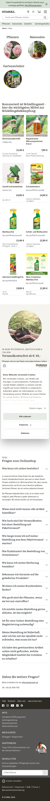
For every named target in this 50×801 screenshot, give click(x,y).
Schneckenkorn (33, 187)
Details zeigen (35, 408)
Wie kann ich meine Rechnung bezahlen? (20, 565)
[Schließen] (46, 4)
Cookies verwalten (13, 781)
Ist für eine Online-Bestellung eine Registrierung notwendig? (23, 623)
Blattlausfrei (8, 232)
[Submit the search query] (45, 17)
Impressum (20, 787)
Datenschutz (7, 787)
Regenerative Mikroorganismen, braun (34, 141)
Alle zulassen (25, 416)
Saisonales (17, 24)
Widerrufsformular (10, 726)
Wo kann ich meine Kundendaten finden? (22, 588)
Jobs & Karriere (35, 701)
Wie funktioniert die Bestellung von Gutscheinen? (23, 553)
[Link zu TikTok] (17, 705)
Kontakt (11, 701)
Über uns (21, 701)
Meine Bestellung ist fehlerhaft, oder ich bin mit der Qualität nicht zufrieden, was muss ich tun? (22, 636)
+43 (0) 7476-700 (12, 688)
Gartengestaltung (9, 720)
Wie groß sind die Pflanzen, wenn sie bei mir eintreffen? (22, 600)
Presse (35, 787)
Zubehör (28, 24)
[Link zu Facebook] (3, 705)
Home (4, 28)
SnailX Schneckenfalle (12, 187)
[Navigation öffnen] (45, 11)
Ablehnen (25, 433)
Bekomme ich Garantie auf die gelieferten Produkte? (20, 576)
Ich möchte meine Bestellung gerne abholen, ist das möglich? (23, 611)
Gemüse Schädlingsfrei (12, 277)
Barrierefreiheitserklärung (13, 790)
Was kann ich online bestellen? (20, 468)
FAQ (4, 701)
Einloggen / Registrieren (12, 737)
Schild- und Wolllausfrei (37, 232)
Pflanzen (6, 24)
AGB (28, 787)
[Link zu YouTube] (12, 705)
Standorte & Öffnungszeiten (14, 717)
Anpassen (23, 425)
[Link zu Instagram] (7, 705)
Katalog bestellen (9, 723)
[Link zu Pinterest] (22, 705)
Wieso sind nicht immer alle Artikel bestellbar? (23, 511)
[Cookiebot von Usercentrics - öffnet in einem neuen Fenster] (36, 365)
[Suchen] (45, 772)
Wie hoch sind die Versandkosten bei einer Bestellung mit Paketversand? (22, 525)
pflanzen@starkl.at (30, 683)
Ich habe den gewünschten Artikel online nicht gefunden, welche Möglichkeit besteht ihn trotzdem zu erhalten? (22, 653)
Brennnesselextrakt (11, 139)
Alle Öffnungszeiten (33, 6)
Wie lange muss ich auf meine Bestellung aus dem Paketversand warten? (22, 540)
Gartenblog (9, 743)
